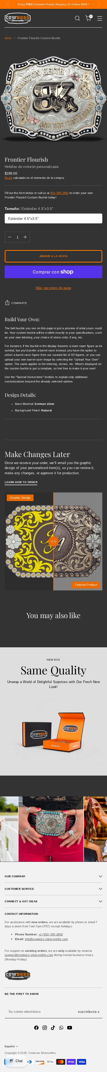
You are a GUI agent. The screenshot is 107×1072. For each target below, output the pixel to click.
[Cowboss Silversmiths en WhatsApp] (62, 1028)
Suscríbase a (89, 1011)
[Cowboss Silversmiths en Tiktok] (53, 1028)
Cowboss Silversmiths (42, 1052)
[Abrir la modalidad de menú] (99, 18)
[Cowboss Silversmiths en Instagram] (45, 1028)
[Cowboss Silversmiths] (18, 18)
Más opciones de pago (53, 288)
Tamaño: (29, 208)
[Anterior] (8, 4)
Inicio (8, 38)
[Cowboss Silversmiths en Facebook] (37, 1028)
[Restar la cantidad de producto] (9, 237)
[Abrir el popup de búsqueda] (77, 18)
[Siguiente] (99, 4)
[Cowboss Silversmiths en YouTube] (70, 1028)
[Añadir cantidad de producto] (25, 237)
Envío (8, 177)
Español (10, 1046)
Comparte (19, 303)
